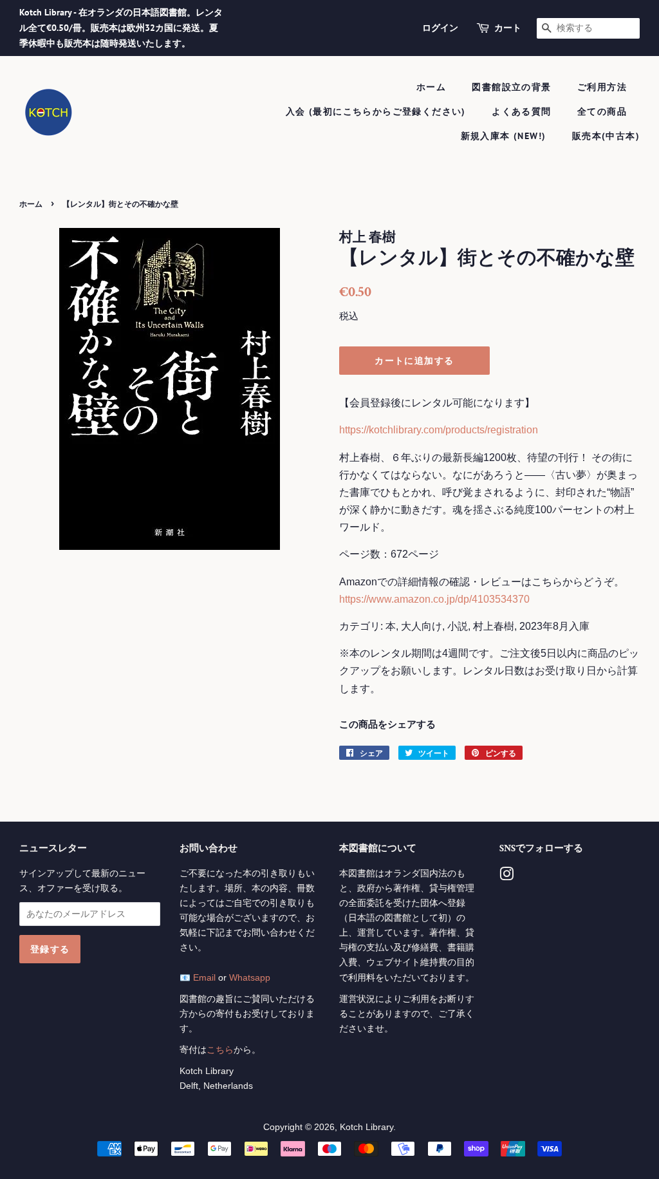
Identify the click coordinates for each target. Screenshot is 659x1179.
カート (507, 27)
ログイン (440, 27)
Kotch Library (366, 1127)
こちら (220, 1050)
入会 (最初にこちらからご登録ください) (376, 111)
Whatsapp (249, 978)
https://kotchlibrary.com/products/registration (438, 429)
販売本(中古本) (606, 136)
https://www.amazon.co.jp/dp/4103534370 (434, 599)
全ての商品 (602, 111)
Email (204, 978)
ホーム (431, 87)
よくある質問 (521, 111)
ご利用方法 (602, 87)
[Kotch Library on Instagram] (506, 877)
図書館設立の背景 (511, 87)
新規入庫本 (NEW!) (503, 136)
